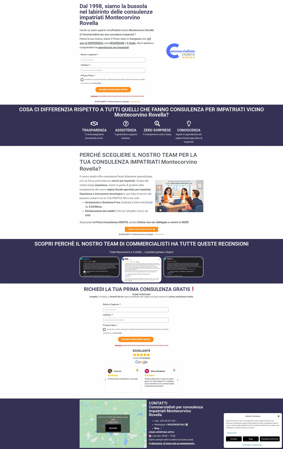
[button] (278, 416)
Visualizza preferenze (269, 439)
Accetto (113, 428)
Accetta (234, 439)
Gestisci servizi (231, 432)
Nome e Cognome (89, 54)
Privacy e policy (257, 444)
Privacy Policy (87, 75)
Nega (251, 439)
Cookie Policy (246, 444)
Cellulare (85, 65)
